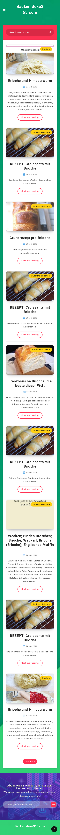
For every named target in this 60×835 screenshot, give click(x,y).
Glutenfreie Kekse (41, 349)
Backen (46, 49)
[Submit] (50, 32)
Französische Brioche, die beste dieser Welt (30, 383)
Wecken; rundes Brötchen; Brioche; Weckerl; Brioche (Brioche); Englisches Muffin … (30, 542)
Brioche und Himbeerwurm (30, 81)
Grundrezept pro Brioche (30, 238)
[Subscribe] (53, 804)
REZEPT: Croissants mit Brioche (30, 166)
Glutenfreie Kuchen (40, 275)
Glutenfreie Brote (41, 132)
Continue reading (30, 117)
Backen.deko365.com (30, 9)
